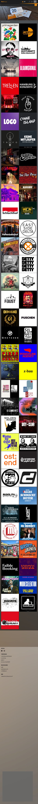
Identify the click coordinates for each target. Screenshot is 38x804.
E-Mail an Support (5, 662)
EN (24, 1)
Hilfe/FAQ (3, 658)
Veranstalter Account (7, 676)
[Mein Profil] (29, 2)
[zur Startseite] (4, 1)
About (2, 660)
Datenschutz (4, 669)
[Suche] (36, 5)
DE (22, 1)
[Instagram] (4, 651)
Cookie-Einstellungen (10, 798)
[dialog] (17, 786)
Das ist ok (27, 798)
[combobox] (18, 5)
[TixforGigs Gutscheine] (19, 13)
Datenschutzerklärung (9, 795)
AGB (2, 667)
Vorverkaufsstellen (6, 656)
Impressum (4, 671)
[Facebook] (1, 651)
